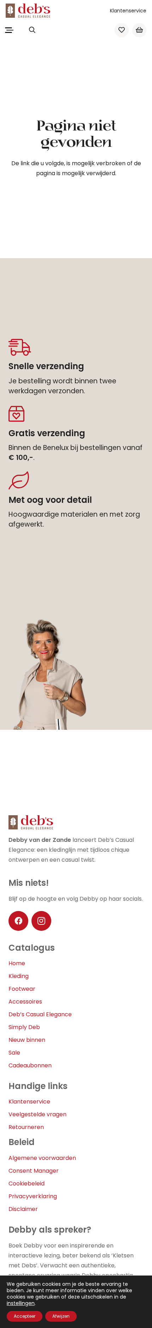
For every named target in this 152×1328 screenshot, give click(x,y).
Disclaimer (23, 1209)
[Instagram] (41, 921)
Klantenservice (128, 10)
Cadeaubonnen (30, 1065)
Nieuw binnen (26, 1040)
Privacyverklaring (32, 1196)
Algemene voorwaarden (42, 1158)
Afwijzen (61, 1316)
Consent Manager (33, 1171)
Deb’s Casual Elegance (40, 1014)
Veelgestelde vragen (37, 1114)
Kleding (18, 976)
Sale (14, 1053)
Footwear (21, 989)
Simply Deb (24, 1027)
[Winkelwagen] (139, 30)
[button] (9, 30)
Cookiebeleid (26, 1183)
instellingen (21, 1303)
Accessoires (25, 1002)
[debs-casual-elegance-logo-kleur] (28, 11)
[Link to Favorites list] (122, 30)
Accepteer (24, 1316)
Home (16, 963)
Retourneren (26, 1127)
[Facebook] (18, 921)
